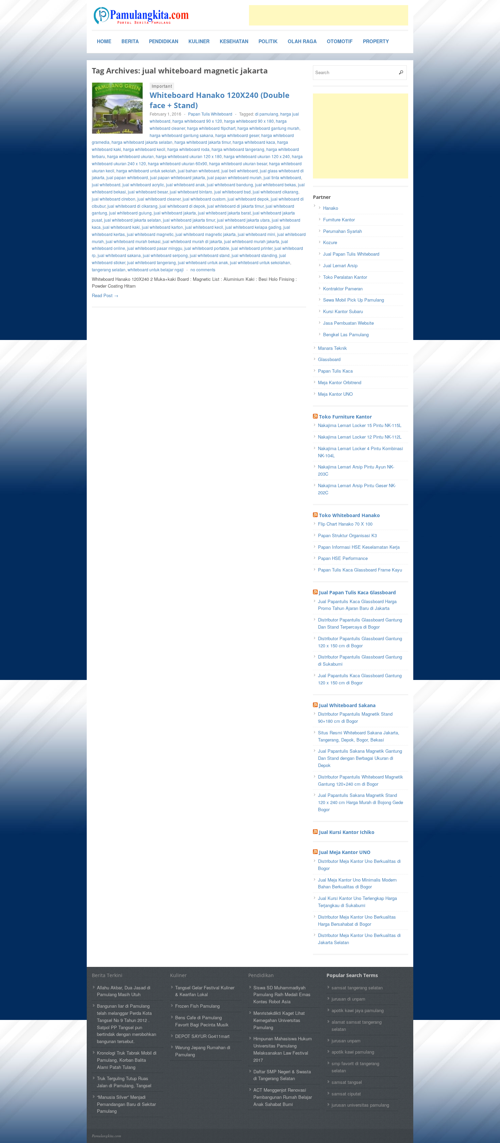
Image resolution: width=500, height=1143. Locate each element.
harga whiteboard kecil (144, 149)
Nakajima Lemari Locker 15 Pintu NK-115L (359, 425)
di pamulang (266, 114)
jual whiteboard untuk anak (203, 262)
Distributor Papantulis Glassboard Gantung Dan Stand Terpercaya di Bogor (360, 623)
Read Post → (105, 295)
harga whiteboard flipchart (211, 128)
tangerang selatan (109, 269)
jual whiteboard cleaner (159, 199)
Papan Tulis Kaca (335, 371)
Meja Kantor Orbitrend (339, 382)
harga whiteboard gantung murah (268, 128)
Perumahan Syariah (342, 231)
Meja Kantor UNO (335, 394)
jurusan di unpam (348, 998)
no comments (202, 269)
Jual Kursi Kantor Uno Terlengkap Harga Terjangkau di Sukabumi (357, 901)
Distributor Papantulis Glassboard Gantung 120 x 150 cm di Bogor (360, 642)
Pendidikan (163, 41)
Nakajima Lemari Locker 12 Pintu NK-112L (359, 436)
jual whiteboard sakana (119, 255)
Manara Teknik (332, 348)
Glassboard (329, 359)
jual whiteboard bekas (275, 184)
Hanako (330, 208)
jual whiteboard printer (251, 248)
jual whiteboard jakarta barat (224, 213)
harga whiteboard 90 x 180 (249, 121)
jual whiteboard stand (210, 255)
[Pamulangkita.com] (143, 15)
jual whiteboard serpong (165, 255)
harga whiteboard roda (188, 149)
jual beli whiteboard (239, 170)
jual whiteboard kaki (121, 227)
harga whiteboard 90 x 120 (197, 121)
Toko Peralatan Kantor (345, 277)
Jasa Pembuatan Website (348, 323)
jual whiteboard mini (256, 234)
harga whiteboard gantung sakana (181, 135)
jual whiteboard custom (204, 199)
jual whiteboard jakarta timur (189, 220)
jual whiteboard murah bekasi (133, 241)
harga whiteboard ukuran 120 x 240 (257, 156)
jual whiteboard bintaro (191, 191)
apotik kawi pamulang (353, 1051)
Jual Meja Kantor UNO (344, 852)
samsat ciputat (346, 1093)
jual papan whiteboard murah (234, 177)
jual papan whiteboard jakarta (177, 177)
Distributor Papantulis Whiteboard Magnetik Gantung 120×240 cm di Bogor (360, 780)
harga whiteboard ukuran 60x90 (177, 163)
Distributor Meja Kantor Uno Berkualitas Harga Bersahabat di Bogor (357, 920)
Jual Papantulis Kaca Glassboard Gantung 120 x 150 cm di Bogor (360, 679)
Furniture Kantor (339, 219)
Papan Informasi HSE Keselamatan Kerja (359, 547)
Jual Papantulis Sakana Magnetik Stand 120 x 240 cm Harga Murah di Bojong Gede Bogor (360, 802)
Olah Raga (302, 41)
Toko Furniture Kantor (345, 416)
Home (104, 41)
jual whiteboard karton (162, 227)
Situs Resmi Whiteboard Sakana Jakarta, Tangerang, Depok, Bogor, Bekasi (358, 736)
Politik (268, 41)
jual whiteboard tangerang (151, 262)
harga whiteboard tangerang (238, 149)
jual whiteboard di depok (182, 206)
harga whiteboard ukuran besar (238, 163)
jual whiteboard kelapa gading (253, 227)
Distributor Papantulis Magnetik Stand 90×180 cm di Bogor (355, 717)
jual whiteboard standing (254, 255)
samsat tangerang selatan (357, 987)
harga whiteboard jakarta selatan (142, 142)
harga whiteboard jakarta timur (202, 142)
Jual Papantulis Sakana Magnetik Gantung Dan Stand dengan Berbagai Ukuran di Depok (360, 758)
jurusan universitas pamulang (360, 1105)
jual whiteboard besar (148, 191)
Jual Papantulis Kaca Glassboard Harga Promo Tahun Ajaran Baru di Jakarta (357, 605)
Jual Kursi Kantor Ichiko (346, 832)
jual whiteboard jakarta (175, 213)
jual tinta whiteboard (282, 177)
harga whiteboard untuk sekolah (146, 170)
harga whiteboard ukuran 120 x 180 (189, 156)
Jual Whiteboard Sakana (347, 705)
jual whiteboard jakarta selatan (132, 220)
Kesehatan (234, 41)
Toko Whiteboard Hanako (349, 515)
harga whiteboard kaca (254, 142)
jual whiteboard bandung (230, 184)
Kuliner (199, 41)
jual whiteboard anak (185, 184)
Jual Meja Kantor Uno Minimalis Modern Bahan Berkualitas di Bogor (357, 883)
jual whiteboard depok (248, 199)
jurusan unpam (346, 1040)
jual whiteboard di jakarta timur (235, 206)
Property (376, 41)
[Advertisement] (328, 15)
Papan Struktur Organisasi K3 (347, 535)
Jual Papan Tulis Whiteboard (351, 254)
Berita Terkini (107, 975)
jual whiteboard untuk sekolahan (260, 262)
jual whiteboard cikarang (275, 191)
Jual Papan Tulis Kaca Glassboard (357, 592)
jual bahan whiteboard (198, 170)
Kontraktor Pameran (343, 288)
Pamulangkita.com (106, 1135)
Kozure (330, 242)
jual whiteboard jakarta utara (243, 220)
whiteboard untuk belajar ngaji (156, 269)
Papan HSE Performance (343, 558)
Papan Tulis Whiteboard (210, 114)
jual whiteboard (106, 184)
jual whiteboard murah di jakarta (192, 241)
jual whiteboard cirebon (113, 199)
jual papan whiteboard (127, 177)
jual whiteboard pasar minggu (154, 248)
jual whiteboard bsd (232, 191)
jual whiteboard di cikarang (132, 206)
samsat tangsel (347, 1082)
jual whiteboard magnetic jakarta (206, 234)
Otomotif (340, 41)
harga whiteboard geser (237, 135)
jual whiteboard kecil (204, 227)
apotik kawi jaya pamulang (358, 1010)
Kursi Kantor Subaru (343, 311)
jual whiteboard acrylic (143, 184)
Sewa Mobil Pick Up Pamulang (353, 299)
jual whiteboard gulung (130, 213)
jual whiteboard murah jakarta (251, 241)
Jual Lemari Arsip (340, 265)
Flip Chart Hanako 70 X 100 (345, 524)
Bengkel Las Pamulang (346, 334)
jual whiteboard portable (206, 248)
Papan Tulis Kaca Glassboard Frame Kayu (360, 569)
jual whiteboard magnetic (150, 234)
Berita (130, 41)
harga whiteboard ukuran (130, 156)
